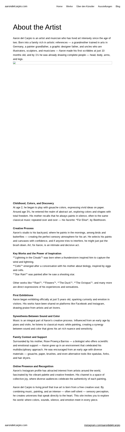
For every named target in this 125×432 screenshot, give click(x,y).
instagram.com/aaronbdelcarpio (102, 425)
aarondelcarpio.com (16, 6)
